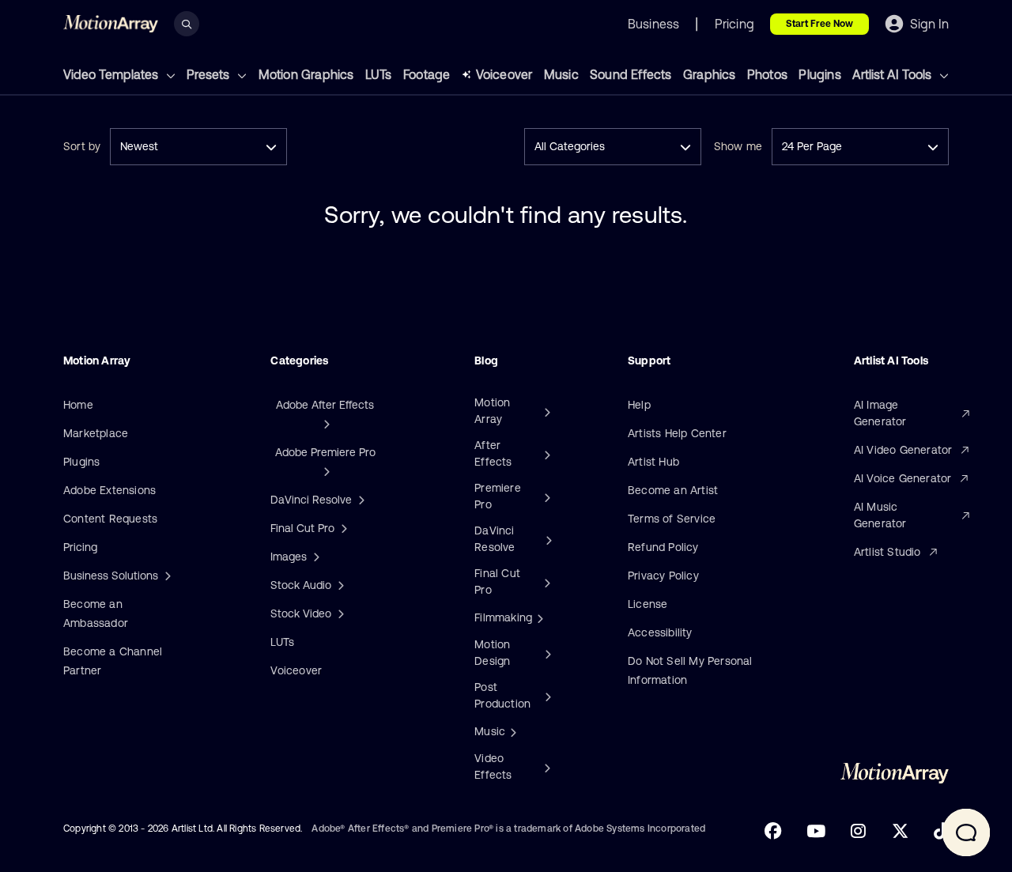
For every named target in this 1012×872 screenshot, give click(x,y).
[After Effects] (545, 453)
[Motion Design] (546, 653)
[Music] (511, 731)
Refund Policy (663, 547)
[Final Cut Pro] (545, 581)
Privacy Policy (663, 575)
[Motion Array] (545, 411)
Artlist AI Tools (893, 74)
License (647, 604)
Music (561, 74)
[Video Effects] (546, 766)
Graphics (709, 74)
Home (78, 404)
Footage (426, 74)
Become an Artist (673, 490)
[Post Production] (547, 695)
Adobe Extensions (109, 490)
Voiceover (504, 74)
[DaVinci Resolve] (547, 539)
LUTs (378, 74)
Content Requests (110, 518)
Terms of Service (672, 518)
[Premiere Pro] (545, 496)
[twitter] (900, 830)
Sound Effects (631, 74)
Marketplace (95, 433)
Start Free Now (819, 23)
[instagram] (858, 830)
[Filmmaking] (538, 617)
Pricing (80, 547)
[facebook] (773, 830)
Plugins (819, 74)
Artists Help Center (677, 433)
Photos (767, 74)
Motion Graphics (306, 74)
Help (639, 404)
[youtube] (815, 830)
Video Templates (112, 74)
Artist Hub (653, 461)
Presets (209, 74)
